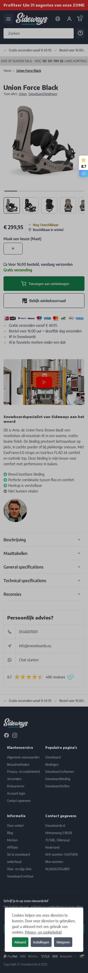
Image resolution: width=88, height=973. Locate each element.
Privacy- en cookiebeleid (43, 932)
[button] (44, 486)
